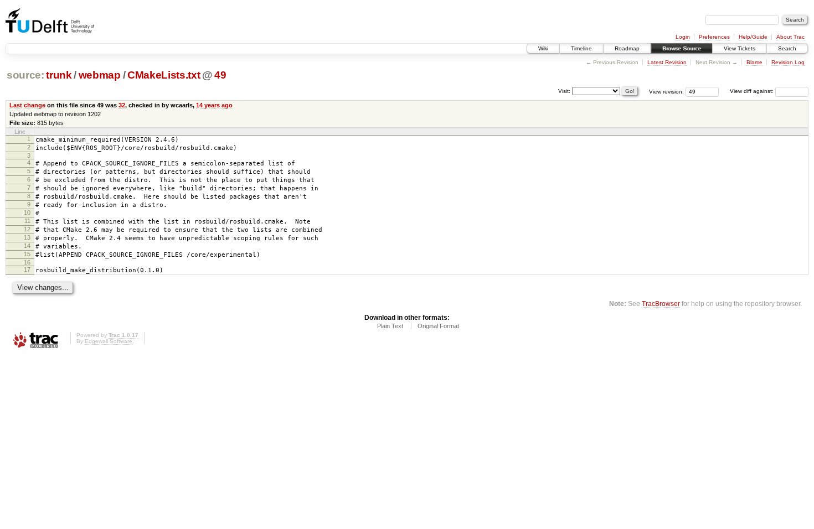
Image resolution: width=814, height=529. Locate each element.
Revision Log (788, 62)
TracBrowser (661, 303)
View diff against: (752, 91)
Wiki (543, 48)
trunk (58, 75)
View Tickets (739, 48)
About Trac (790, 37)
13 (27, 237)
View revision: (666, 91)
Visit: (564, 90)
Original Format (438, 326)
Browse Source (681, 48)
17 (27, 269)
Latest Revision (667, 62)
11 (27, 220)
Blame (754, 62)
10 (27, 212)
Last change (27, 105)
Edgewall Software (108, 341)
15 (27, 254)
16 (27, 262)
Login (683, 37)
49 (220, 75)
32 (122, 105)
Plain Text (390, 326)
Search (787, 48)
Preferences (714, 37)
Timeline (581, 48)
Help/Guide (753, 37)
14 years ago (214, 105)
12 (27, 229)
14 (27, 245)
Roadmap (627, 48)
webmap (100, 75)
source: (25, 75)
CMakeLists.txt (163, 75)
